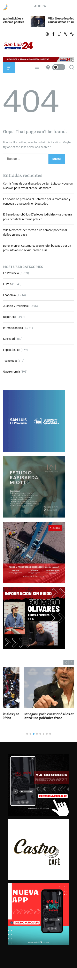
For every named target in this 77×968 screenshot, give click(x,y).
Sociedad (9, 338)
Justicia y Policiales (15, 306)
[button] (66, 662)
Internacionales (13, 328)
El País (7, 284)
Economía (9, 295)
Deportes (9, 316)
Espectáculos (11, 349)
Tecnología (10, 360)
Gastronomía (11, 371)
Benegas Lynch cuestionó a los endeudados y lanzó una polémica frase (37, 716)
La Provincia (11, 273)
